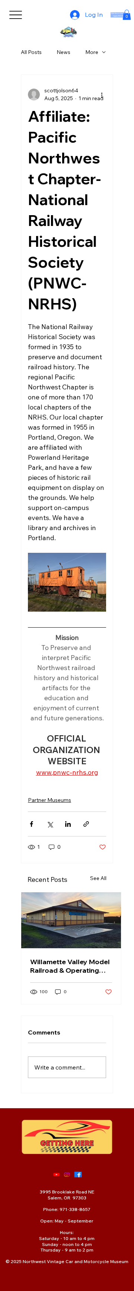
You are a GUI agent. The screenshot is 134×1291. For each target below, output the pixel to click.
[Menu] (15, 15)
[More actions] (101, 94)
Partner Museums (49, 800)
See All (98, 878)
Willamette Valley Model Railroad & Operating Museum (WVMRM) (70, 966)
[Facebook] (78, 1174)
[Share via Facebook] (31, 824)
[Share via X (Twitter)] (49, 824)
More (91, 52)
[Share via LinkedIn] (67, 824)
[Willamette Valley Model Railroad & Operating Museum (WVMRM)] (71, 920)
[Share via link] (86, 824)
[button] (126, 15)
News (63, 52)
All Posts (31, 52)
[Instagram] (67, 1174)
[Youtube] (56, 1174)
